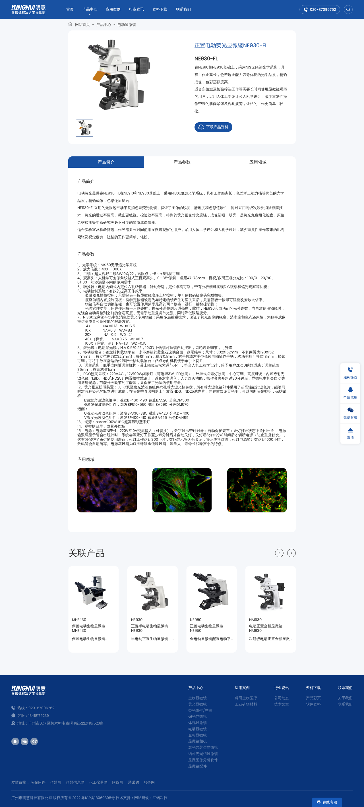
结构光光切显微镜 (203, 753)
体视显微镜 (197, 722)
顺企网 (149, 782)
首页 (70, 9)
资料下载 (159, 9)
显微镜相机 (197, 741)
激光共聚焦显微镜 (203, 747)
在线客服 (329, 802)
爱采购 (133, 782)
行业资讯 (136, 9)
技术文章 (281, 704)
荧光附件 (38, 782)
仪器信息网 (75, 782)
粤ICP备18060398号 (98, 797)
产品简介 (106, 162)
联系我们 (183, 9)
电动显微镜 (126, 24)
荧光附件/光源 (200, 710)
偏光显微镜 (197, 716)
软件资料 (313, 704)
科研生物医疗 (246, 698)
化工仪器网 (98, 782)
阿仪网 (117, 782)
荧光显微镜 (197, 704)
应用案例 (113, 9)
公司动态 (281, 698)
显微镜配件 (197, 766)
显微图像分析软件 (203, 760)
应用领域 (257, 162)
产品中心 (89, 9)
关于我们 (345, 698)
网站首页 (82, 24)
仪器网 (55, 782)
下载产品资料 (217, 127)
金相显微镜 (197, 735)
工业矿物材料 (246, 704)
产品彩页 (313, 698)
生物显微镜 (197, 698)
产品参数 (182, 162)
